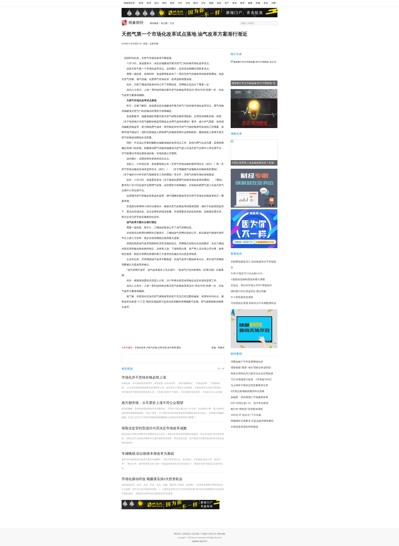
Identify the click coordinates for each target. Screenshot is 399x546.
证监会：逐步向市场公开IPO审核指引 (251, 285)
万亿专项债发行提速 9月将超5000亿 (251, 379)
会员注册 (195, 534)
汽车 (180, 3)
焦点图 (164, 23)
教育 (242, 3)
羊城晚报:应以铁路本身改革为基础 (148, 453)
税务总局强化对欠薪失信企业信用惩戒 (252, 373)
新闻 (141, 3)
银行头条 (236, 54)
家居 (234, 3)
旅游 (219, 3)
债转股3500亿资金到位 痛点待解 (248, 291)
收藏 (258, 3)
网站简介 (177, 534)
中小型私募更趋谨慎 (242, 297)
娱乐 (156, 3)
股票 (172, 3)
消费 (273, 3)
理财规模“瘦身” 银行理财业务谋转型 (251, 367)
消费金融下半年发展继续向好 (247, 361)
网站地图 (221, 534)
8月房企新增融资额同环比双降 (247, 391)
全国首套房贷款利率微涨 (244, 426)
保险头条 (236, 133)
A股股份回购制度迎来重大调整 (248, 279)
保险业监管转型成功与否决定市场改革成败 (154, 428)
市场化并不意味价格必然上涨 (144, 377)
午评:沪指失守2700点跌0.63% (247, 273)
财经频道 (154, 23)
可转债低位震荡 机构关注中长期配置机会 (253, 303)
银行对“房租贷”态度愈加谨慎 (247, 409)
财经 (164, 3)
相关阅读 (127, 368)
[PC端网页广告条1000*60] (199, 12)
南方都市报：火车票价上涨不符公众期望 (152, 403)
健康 (250, 3)
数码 (195, 3)
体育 (149, 3)
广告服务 (204, 534)
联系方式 (212, 534)
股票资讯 (236, 253)
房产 (227, 3)
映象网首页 (129, 3)
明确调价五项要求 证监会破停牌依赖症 (252, 421)
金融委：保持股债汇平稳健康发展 (249, 397)
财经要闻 (236, 353)
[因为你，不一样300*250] (254, 228)
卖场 (266, 3)
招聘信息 (186, 534)
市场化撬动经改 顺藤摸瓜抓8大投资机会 (152, 479)
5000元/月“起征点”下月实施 (246, 415)
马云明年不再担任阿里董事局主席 (249, 385)
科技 (188, 3)
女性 (203, 3)
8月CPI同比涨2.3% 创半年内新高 (249, 403)
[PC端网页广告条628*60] (170, 504)
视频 (211, 3)
